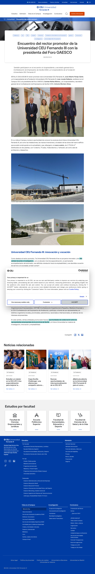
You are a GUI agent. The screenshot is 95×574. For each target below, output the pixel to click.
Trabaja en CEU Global (76, 547)
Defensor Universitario (28, 517)
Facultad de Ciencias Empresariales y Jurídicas (36, 446)
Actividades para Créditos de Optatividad (33, 524)
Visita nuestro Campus (76, 520)
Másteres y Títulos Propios (30, 468)
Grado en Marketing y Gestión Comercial (34, 490)
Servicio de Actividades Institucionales (77, 536)
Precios (67, 454)
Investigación (53, 505)
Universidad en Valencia (47, 562)
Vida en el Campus (28, 505)
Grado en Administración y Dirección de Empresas (37, 481)
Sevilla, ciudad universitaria (29, 537)
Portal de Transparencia (77, 540)
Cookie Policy (74, 289)
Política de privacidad (27, 560)
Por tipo (24, 458)
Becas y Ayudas (69, 456)
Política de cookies (43, 560)
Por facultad (25, 444)
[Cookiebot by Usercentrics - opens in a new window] (80, 270)
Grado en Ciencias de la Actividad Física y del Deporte (38, 488)
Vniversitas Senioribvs (29, 473)
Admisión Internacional (71, 446)
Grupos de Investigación (55, 508)
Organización (74, 525)
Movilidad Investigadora (55, 516)
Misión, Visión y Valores (77, 523)
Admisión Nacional (70, 444)
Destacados (25, 478)
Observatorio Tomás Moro (56, 518)
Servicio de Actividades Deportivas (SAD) (33, 522)
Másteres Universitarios (30, 463)
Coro (23, 534)
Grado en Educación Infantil (31, 483)
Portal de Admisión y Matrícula (73, 449)
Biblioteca (25, 532)
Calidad (73, 530)
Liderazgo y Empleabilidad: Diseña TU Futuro (35, 495)
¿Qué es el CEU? (76, 513)
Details (82, 296)
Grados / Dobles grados (30, 461)
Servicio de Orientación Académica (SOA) (33, 514)
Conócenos (74, 505)
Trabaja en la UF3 (75, 545)
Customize (46, 302)
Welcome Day (26, 509)
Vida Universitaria (27, 512)
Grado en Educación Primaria (31, 485)
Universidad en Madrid (77, 560)
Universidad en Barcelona (59, 560)
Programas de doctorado (30, 466)
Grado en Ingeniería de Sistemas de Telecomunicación (38, 493)
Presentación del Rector (77, 508)
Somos (72, 511)
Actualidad (11, 19)
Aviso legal (14, 560)
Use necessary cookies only (20, 302)
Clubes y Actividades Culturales (30, 527)
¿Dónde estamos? (75, 518)
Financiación (68, 459)
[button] (89, 2)
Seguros (67, 461)
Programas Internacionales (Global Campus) (35, 471)
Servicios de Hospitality (71, 451)
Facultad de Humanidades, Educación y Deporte (36, 451)
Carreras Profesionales (28, 519)
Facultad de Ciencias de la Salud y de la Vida (35, 454)
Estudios (25, 440)
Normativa (73, 528)
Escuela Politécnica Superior (31, 449)
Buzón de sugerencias (76, 542)
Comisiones (52, 513)
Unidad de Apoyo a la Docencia (79, 533)
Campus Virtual (26, 539)
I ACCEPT (74, 302)
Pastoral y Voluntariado (28, 529)
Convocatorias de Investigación (57, 511)
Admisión (68, 440)
